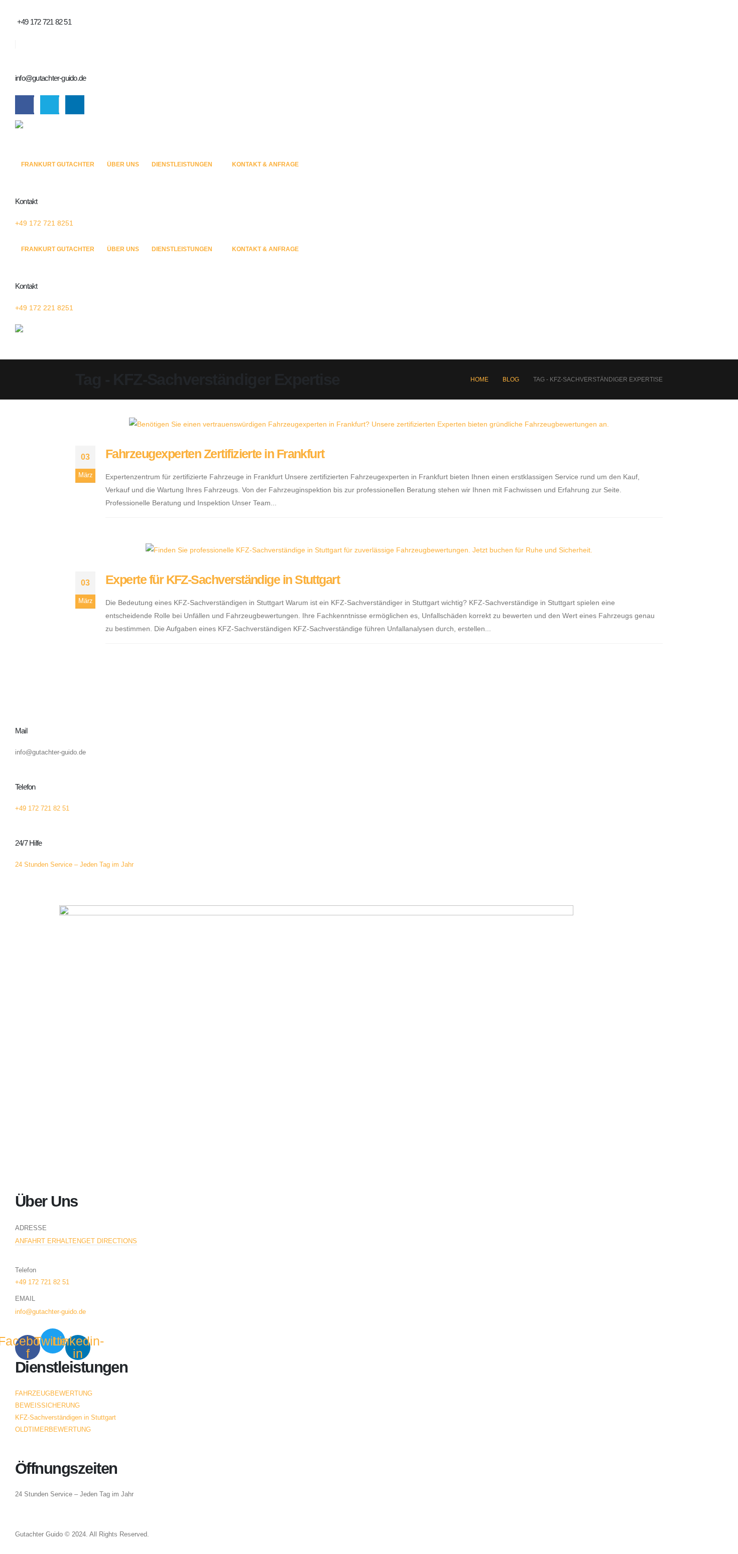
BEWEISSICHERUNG (47, 1405)
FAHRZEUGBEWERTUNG (53, 1393)
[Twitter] (49, 104)
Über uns (123, 164)
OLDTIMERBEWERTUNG (53, 1429)
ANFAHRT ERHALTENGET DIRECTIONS (76, 1241)
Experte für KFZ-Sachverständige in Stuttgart (222, 579)
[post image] (369, 424)
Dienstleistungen (182, 164)
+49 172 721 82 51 (42, 1282)
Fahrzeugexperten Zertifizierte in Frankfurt (214, 454)
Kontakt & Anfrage (265, 164)
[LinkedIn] (74, 104)
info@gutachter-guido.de (50, 1311)
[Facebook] (24, 104)
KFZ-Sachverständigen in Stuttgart (65, 1417)
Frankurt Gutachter (57, 164)
